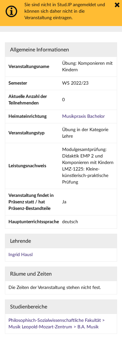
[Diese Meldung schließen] (117, 5)
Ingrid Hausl (20, 255)
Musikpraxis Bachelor (83, 116)
